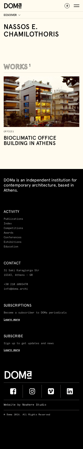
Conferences (12, 237)
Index (8, 223)
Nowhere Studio (34, 405)
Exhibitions (12, 242)
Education (11, 246)
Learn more (12, 319)
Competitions (13, 228)
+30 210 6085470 (16, 284)
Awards (8, 233)
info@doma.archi (16, 289)
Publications (13, 219)
